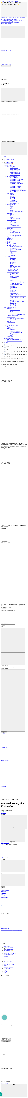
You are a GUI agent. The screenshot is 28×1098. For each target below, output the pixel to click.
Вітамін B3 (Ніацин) (15, 180)
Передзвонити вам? (5, 65)
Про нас (18, 20)
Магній (12, 214)
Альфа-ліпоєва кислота (16, 246)
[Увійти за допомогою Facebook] (13, 634)
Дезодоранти (13, 334)
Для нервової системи (16, 279)
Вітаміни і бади (8, 165)
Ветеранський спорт (10, 20)
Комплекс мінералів (15, 218)
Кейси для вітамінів (15, 331)
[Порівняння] (13, 94)
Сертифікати (8, 22)
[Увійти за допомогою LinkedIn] (13, 658)
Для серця (12, 286)
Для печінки (13, 290)
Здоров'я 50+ (13, 305)
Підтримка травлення (15, 283)
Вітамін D (12, 197)
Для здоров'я (13, 287)
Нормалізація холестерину (17, 297)
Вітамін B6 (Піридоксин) (16, 186)
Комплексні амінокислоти (17, 318)
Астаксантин (13, 248)
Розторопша (13, 263)
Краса (11, 289)
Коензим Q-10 (13, 201)
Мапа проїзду (4, 1083)
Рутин (11, 252)
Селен (11, 207)
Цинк (11, 210)
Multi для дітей (14, 170)
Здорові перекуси (8, 338)
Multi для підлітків (15, 173)
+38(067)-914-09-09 (6, 50)
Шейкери (12, 329)
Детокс (12, 300)
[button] (14, 11)
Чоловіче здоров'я (14, 276)
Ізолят (11, 312)
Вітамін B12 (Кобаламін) (16, 192)
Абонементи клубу (9, 159)
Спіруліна (12, 231)
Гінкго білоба (13, 260)
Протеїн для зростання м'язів (17, 314)
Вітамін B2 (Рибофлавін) (16, 179)
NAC (11, 253)
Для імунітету (13, 277)
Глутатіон (12, 255)
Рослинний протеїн (15, 310)
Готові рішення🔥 (8, 163)
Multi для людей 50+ (15, 172)
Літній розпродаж (8, 160)
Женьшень (12, 262)
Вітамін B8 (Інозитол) (16, 189)
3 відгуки (3, 813)
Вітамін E (12, 199)
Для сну (12, 280)
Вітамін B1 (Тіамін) (15, 177)
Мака (11, 265)
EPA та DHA (13, 222)
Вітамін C (12, 196)
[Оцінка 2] (13, 688)
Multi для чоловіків (15, 169)
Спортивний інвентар (16, 332)
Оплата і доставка (8, 967)
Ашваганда (13, 258)
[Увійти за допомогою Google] (13, 646)
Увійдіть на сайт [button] (5, 843)
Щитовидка (13, 303)
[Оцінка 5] (13, 725)
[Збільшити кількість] (13, 880)
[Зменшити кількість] (13, 866)
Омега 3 (12, 221)
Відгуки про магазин (9, 969)
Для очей (12, 291)
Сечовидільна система (16, 294)
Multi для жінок (14, 168)
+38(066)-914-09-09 (6, 64)
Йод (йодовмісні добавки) (17, 211)
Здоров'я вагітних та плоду (17, 301)
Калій (11, 217)
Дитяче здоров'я (14, 273)
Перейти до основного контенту (9, 1)
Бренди (6, 342)
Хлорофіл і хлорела (15, 232)
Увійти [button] (2, 857)
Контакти (7, 23)
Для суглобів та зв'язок (16, 284)
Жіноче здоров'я (14, 274)
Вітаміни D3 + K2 (14, 203)
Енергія (12, 298)
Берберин (12, 259)
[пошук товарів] (13, 32)
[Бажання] (14, 108)
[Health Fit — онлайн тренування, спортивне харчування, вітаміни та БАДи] (8, 912)
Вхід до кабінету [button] (8, 961)
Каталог (3, 20)
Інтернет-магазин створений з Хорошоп (11, 930)
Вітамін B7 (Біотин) (15, 187)
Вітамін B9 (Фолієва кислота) (18, 190)
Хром (11, 206)
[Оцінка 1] (13, 675)
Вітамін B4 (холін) (15, 182)
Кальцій (12, 215)
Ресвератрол (13, 251)
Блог (11, 23)
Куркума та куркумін (15, 266)
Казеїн (11, 311)
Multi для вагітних (15, 175)
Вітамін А (12, 194)
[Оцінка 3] (13, 700)
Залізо (11, 208)
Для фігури (13, 304)
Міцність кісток (14, 293)
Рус (5, 156)
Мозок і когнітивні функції (17, 282)
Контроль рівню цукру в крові (18, 296)
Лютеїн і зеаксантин (15, 249)
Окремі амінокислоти (15, 319)
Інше (11, 335)
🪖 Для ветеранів (8, 162)
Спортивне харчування (10, 307)
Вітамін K (12, 200)
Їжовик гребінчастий (15, 235)
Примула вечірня (14, 225)
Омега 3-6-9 (13, 224)
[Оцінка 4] (13, 713)
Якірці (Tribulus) (14, 267)
